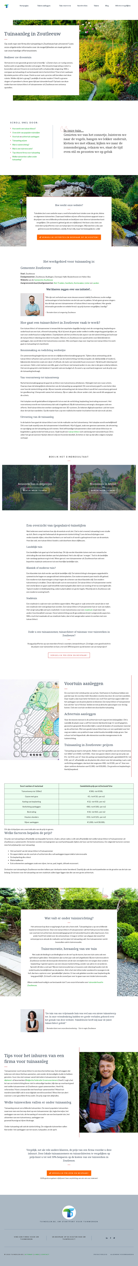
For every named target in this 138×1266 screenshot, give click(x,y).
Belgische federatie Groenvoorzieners (42, 1080)
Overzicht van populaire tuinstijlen (26, 132)
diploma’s (8, 1080)
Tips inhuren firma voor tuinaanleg (26, 153)
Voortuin (16, 136)
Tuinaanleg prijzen (19, 140)
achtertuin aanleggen (30, 136)
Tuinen (96, 6)
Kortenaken (79, 283)
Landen (96, 283)
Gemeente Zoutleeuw (43, 280)
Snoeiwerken (82, 6)
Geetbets (69, 283)
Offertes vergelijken (122, 6)
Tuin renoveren (65, 6)
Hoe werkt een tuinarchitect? (24, 128)
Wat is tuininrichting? (20, 145)
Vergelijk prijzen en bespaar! (69, 655)
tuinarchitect (74, 431)
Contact (45, 1254)
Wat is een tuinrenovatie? (22, 149)
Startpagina (24, 6)
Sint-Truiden (59, 283)
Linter (87, 283)
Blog (107, 6)
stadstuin (89, 610)
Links (36, 1254)
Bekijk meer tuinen (35, 490)
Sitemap (29, 1254)
